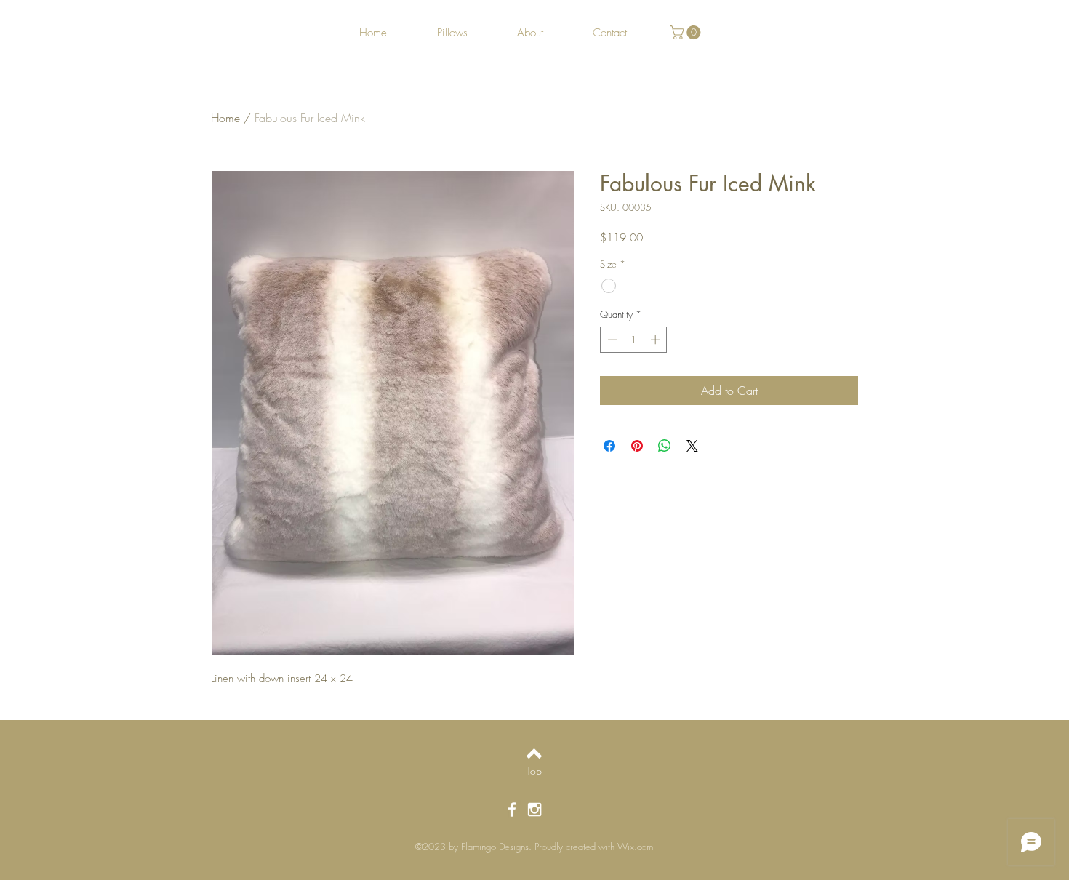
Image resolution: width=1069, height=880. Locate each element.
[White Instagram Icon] (534, 809)
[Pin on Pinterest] (637, 446)
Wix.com (635, 846)
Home (225, 118)
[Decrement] (611, 339)
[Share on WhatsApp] (664, 446)
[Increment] (656, 339)
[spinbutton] (634, 339)
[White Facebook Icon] (512, 809)
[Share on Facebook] (609, 446)
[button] (687, 32)
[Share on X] (692, 446)
